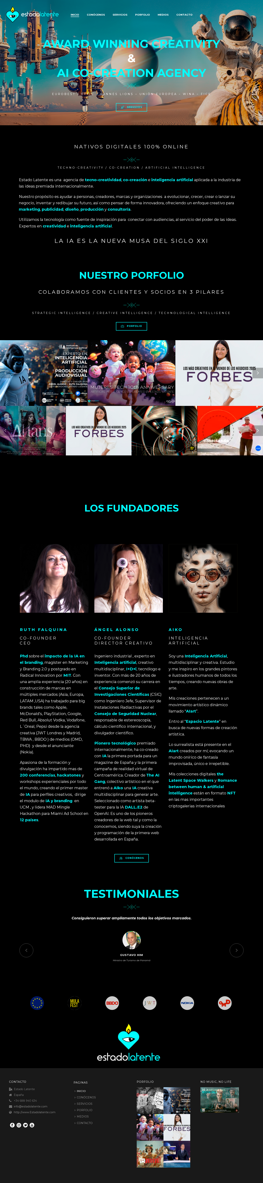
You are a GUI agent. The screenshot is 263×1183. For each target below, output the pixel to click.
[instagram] (19, 1125)
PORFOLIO (142, 14)
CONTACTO (184, 14)
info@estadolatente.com (30, 1106)
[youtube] (32, 1125)
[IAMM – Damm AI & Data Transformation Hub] (154, 1152)
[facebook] (12, 1125)
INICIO (81, 1091)
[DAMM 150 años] (154, 1098)
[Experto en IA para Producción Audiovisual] (181, 1098)
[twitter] (25, 1125)
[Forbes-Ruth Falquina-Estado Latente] (181, 1125)
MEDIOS (163, 14)
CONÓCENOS (96, 14)
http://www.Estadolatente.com (34, 1112)
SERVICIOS (120, 14)
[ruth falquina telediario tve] (181, 1152)
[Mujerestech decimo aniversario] (154, 1125)
